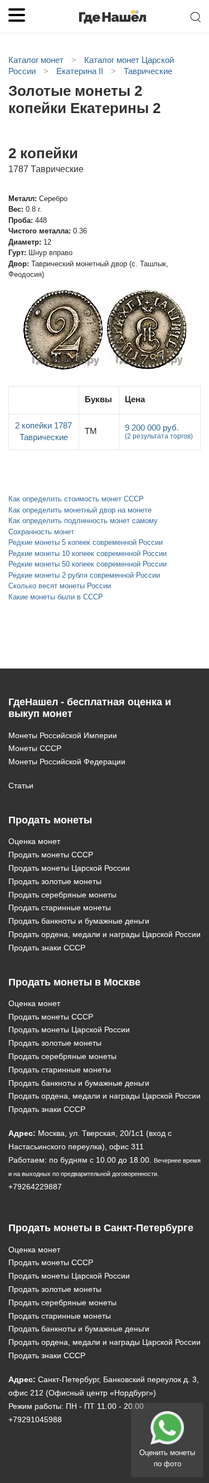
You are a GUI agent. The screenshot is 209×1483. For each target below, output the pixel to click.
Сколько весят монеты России (59, 586)
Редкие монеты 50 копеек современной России (87, 564)
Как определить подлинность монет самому (83, 520)
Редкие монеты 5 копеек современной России (85, 542)
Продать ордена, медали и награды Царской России (104, 934)
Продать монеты (50, 820)
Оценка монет (34, 841)
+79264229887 (35, 1186)
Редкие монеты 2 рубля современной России (84, 575)
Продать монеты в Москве (74, 982)
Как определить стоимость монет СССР (76, 499)
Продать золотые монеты (54, 881)
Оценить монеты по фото (167, 1458)
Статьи (20, 785)
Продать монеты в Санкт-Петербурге (100, 1227)
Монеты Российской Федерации (66, 761)
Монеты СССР (34, 748)
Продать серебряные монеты (62, 894)
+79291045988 (35, 1419)
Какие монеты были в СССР (55, 597)
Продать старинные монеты (59, 907)
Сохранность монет (41, 532)
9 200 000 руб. (159, 431)
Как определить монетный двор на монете (80, 510)
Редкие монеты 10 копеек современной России (87, 553)
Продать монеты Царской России (69, 868)
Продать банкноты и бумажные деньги (78, 920)
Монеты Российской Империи (62, 735)
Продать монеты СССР (50, 854)
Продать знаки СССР (46, 947)
